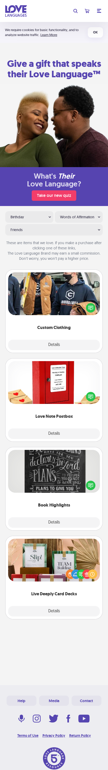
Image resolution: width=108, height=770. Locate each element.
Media (54, 700)
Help (21, 700)
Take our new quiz (54, 195)
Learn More (48, 35)
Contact (86, 700)
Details (54, 345)
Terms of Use (28, 735)
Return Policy (80, 735)
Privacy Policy (53, 735)
